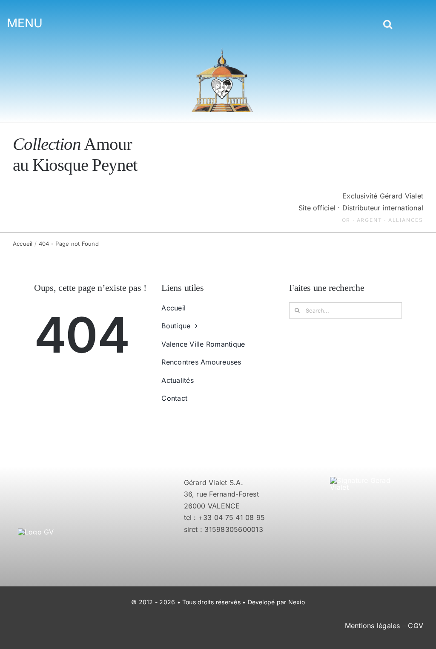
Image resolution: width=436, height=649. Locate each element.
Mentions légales (372, 625)
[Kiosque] (222, 51)
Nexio (296, 602)
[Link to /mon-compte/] (403, 26)
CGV (415, 625)
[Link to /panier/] (416, 26)
